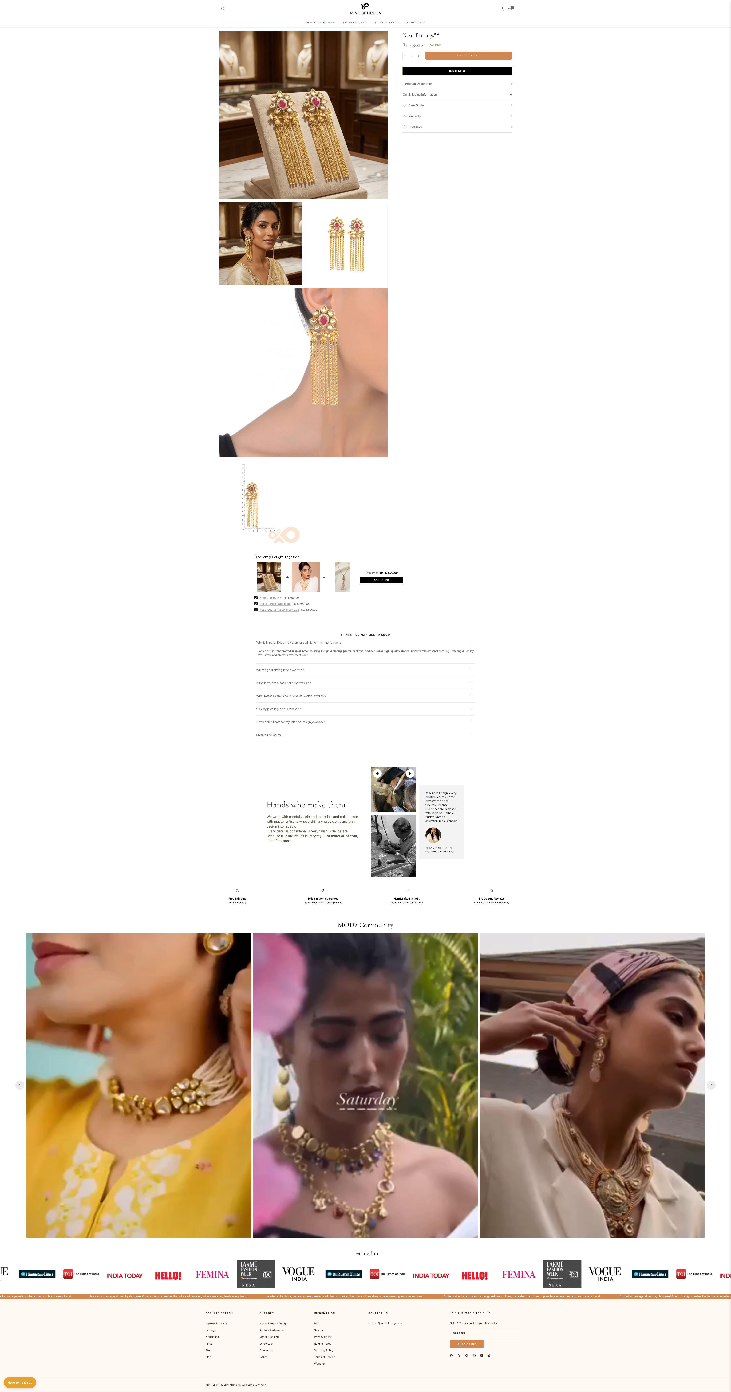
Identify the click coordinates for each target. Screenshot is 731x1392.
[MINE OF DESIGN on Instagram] (474, 1355)
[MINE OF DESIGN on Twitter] (458, 1355)
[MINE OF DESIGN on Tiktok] (489, 1355)
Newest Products (216, 1323)
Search (318, 1330)
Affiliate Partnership (272, 1330)
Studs (209, 1350)
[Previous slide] (19, 1085)
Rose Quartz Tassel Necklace (279, 609)
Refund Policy (322, 1343)
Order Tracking (269, 1336)
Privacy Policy (323, 1336)
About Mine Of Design (273, 1323)
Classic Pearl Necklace (275, 603)
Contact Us (267, 1350)
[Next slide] (711, 1085)
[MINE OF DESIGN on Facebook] (451, 1355)
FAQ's (263, 1356)
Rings (209, 1343)
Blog (208, 1356)
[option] (303, 115)
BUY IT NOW (457, 71)
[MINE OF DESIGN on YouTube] (481, 1355)
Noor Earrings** (270, 598)
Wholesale (266, 1343)
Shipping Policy (323, 1350)
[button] (223, 9)
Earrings (211, 1330)
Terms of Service (324, 1356)
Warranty (320, 1363)
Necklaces (212, 1336)
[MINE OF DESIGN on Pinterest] (466, 1355)
